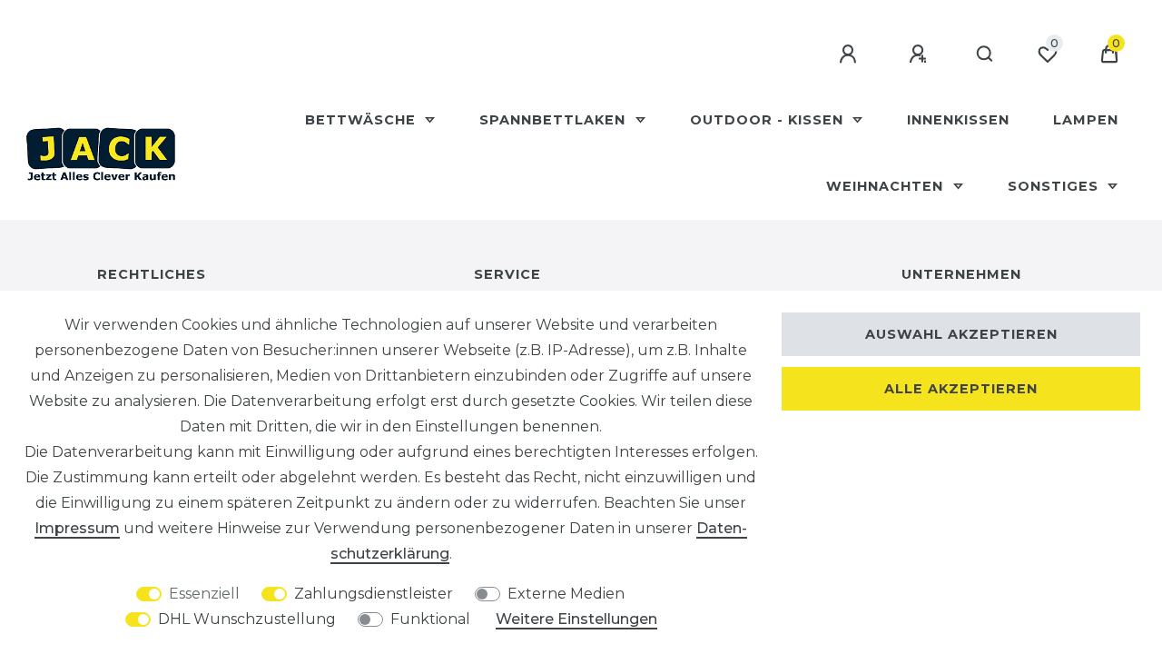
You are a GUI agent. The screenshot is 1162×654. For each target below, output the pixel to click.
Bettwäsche (362, 120)
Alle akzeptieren (961, 389)
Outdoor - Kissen (769, 120)
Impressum (77, 528)
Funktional (430, 619)
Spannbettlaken (554, 120)
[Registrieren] (920, 54)
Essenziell (204, 593)
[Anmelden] (850, 54)
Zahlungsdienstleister (373, 593)
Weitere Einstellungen (576, 619)
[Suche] (985, 54)
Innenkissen (958, 120)
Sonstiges (1055, 186)
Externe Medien (566, 593)
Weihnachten (887, 186)
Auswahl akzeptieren (961, 334)
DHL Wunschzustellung (247, 619)
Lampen (1085, 120)
